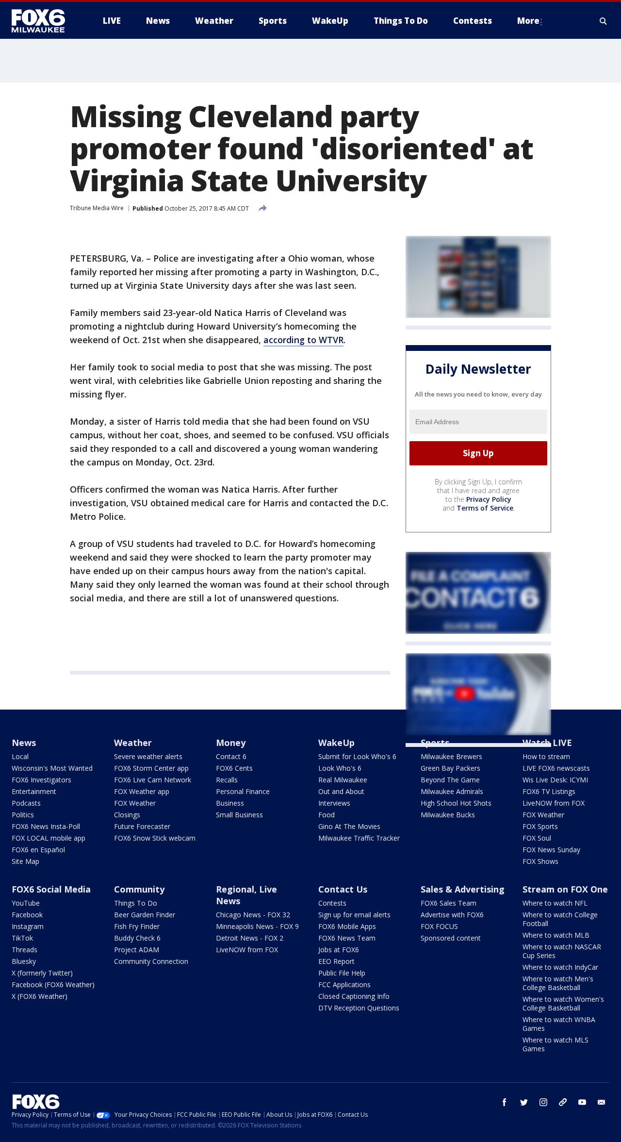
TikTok (22, 938)
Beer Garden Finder (144, 914)
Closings (127, 814)
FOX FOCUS (439, 926)
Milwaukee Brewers (451, 756)
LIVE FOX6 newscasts (556, 768)
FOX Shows (540, 861)
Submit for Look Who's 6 (357, 756)
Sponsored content (451, 938)
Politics (23, 814)
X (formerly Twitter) (42, 972)
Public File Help (341, 972)
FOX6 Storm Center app (151, 768)
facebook (504, 1102)
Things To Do (135, 903)
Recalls (227, 779)
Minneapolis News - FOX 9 (257, 926)
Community (139, 889)
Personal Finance (243, 791)
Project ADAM (136, 949)
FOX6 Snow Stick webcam (155, 838)
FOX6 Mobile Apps (347, 926)
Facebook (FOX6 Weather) (53, 984)
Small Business (239, 814)
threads (563, 1102)
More (528, 20)
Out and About (341, 791)
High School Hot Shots (456, 803)
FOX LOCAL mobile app (48, 838)
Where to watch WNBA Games (559, 1024)
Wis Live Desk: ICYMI (555, 779)
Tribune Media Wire (97, 208)
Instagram (28, 926)
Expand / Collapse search (603, 21)
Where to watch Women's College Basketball (563, 1003)
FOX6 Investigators (41, 779)
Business (230, 803)
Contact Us (342, 889)
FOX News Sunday (551, 849)
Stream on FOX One (565, 889)
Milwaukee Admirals (452, 791)
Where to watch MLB (556, 935)
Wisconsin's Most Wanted (52, 768)
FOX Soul (537, 838)
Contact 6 (231, 756)
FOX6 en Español (38, 849)
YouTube (26, 903)
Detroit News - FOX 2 (249, 938)
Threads (24, 949)
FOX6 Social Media (51, 889)
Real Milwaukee (342, 779)
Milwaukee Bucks (448, 814)
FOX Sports (540, 826)
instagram (543, 1102)
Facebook (27, 914)
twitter (524, 1102)
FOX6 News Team (347, 938)
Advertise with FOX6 (452, 914)
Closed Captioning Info (354, 996)
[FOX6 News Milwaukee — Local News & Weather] (44, 21)
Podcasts (26, 803)
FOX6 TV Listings (549, 791)
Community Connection (151, 961)
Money (230, 742)
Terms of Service (485, 508)
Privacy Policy (488, 499)
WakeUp (336, 742)
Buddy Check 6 (137, 938)
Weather (133, 742)
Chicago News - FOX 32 (253, 914)
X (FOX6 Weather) (39, 996)
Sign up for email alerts (354, 914)
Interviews (334, 803)
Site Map (25, 861)
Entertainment (34, 791)
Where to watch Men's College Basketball (558, 983)
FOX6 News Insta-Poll (46, 826)
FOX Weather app (141, 791)
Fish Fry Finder (137, 926)
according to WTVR (303, 340)
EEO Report (336, 961)
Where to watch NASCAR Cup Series (562, 951)
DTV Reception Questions (358, 1007)
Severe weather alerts (148, 756)
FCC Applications (344, 984)
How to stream (546, 756)
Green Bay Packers (450, 768)
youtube (582, 1102)
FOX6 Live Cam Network (152, 779)
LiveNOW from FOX (554, 803)
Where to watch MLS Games (555, 1044)
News (24, 742)
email (601, 1102)
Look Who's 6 (339, 768)
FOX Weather (135, 803)
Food (326, 814)
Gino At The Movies (349, 826)
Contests (332, 903)
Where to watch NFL (555, 903)
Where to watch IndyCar (560, 967)
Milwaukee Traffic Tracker (359, 838)
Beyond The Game (450, 779)
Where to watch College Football (560, 919)
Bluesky (24, 961)
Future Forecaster (142, 826)
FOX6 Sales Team (448, 903)
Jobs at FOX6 (338, 949)
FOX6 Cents (234, 768)
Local (20, 756)
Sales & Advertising (463, 889)
